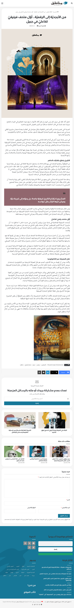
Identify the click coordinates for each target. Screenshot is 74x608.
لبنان (10, 576)
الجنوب (17, 566)
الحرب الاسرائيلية (25, 569)
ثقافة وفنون (49, 12)
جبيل (34, 365)
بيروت (33, 576)
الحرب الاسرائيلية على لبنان (13, 569)
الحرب (33, 569)
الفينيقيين (44, 365)
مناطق (21, 365)
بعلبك (6, 573)
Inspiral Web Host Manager (9, 602)
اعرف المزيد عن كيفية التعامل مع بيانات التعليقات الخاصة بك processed (22, 519)
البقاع (23, 566)
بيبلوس (38, 365)
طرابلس (15, 576)
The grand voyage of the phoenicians (55, 365)
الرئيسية (55, 12)
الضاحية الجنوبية (31, 573)
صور (20, 576)
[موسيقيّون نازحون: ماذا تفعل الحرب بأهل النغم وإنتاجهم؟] (60, 451)
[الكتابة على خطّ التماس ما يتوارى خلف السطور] (14, 451)
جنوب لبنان (26, 576)
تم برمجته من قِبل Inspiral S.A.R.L (32, 602)
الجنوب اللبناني (10, 566)
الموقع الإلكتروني (31, 508)
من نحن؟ (32, 585)
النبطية (22, 573)
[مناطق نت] (59, 3)
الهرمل (11, 573)
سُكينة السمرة (41, 26)
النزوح (17, 573)
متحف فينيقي (28, 365)
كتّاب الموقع (30, 592)
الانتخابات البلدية (31, 566)
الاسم (68, 500)
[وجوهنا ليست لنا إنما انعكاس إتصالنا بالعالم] (37, 451)
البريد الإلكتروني (65, 508)
